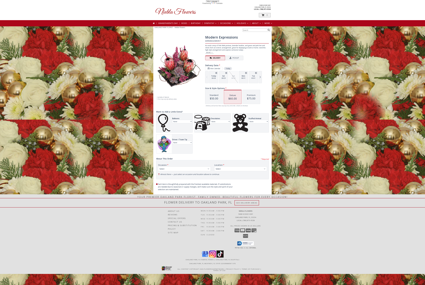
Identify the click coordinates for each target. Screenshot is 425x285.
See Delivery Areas (246, 203)
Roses (184, 23)
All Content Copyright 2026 (191, 269)
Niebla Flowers (176, 12)
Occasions (225, 23)
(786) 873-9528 (265, 9)
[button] (265, 15)
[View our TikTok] (220, 257)
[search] (268, 30)
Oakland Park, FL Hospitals (227, 260)
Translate (219, 3)
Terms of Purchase (251, 269)
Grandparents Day (168, 23)
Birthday (195, 23)
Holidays (241, 23)
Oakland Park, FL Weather (200, 264)
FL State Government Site (225, 264)
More (267, 23)
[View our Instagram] (212, 257)
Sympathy (209, 23)
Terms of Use (219, 270)
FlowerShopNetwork (214, 269)
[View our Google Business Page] (205, 257)
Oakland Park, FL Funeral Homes (200, 260)
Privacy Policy (233, 269)
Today (228, 68)
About (255, 23)
